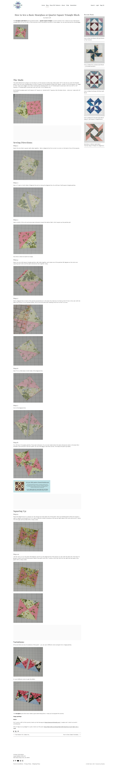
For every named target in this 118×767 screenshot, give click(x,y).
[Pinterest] (15, 760)
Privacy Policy (27, 763)
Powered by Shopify (100, 763)
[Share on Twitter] (16, 731)
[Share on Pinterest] (18, 731)
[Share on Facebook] (13, 731)
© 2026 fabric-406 (90, 763)
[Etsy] (22, 760)
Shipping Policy (36, 763)
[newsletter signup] (31, 486)
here (79, 22)
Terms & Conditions (18, 763)
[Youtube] (18, 760)
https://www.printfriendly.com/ (52, 722)
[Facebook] (13, 760)
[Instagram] (20, 760)
